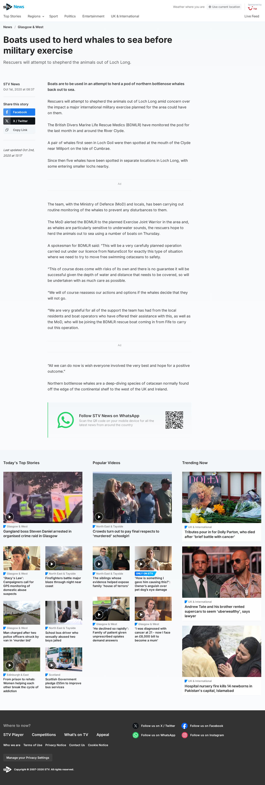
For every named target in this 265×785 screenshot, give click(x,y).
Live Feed (252, 16)
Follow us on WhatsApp (158, 735)
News (7, 27)
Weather (178, 6)
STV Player (13, 734)
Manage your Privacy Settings (27, 757)
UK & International (125, 16)
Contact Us (77, 745)
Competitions (44, 734)
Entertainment (93, 16)
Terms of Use (32, 745)
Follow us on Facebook (206, 725)
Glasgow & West (30, 27)
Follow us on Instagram (207, 735)
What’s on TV (76, 734)
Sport (53, 16)
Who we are (11, 745)
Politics (70, 16)
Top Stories (12, 16)
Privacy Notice (55, 745)
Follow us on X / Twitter (158, 725)
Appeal (102, 734)
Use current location (226, 6)
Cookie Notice (98, 745)
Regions (34, 16)
